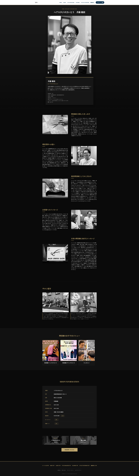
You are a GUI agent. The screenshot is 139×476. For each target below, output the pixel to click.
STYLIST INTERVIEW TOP (84, 465)
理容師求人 (92, 2)
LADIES (64, 2)
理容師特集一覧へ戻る (69, 449)
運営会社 (59, 470)
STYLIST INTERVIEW (85, 2)
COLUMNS (78, 2)
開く (57, 419)
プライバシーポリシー (70, 470)
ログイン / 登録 (100, 2)
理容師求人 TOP (94, 465)
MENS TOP (52, 465)
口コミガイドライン (78, 470)
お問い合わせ (64, 470)
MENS (61, 2)
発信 (63, 415)
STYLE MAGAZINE (70, 2)
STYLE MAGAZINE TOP (66, 465)
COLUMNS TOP (75, 465)
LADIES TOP (58, 465)
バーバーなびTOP (45, 465)
